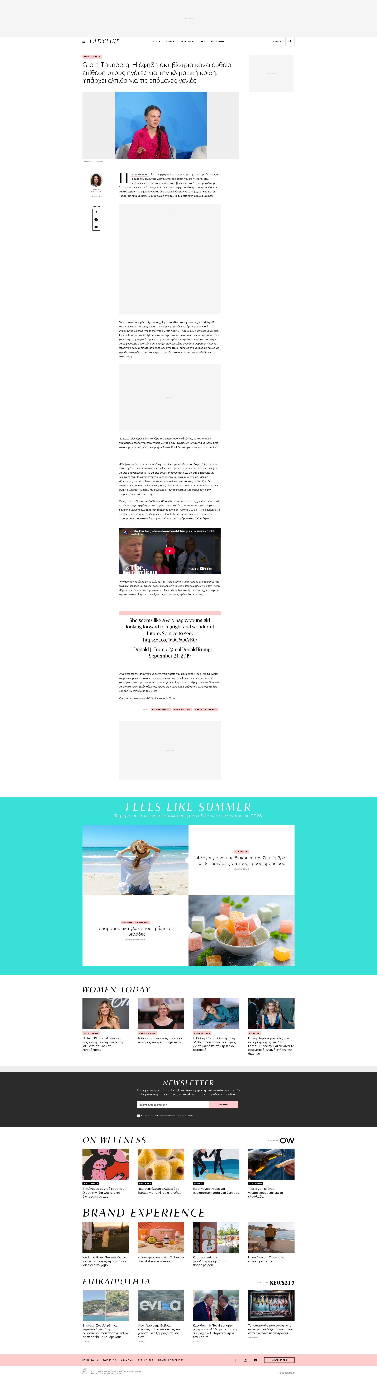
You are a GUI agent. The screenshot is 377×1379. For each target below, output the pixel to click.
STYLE (157, 41)
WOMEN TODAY (161, 709)
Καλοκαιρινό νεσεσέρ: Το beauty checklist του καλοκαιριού (161, 1259)
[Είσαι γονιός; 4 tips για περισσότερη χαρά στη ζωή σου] (216, 1164)
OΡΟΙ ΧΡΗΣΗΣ (145, 1360)
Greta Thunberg (140, 174)
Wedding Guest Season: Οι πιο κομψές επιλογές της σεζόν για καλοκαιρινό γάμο (104, 1261)
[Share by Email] (96, 227)
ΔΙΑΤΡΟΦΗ (255, 1183)
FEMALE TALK (202, 1033)
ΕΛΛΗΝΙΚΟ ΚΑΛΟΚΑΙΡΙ (135, 922)
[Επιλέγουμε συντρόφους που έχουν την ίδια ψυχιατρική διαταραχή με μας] (105, 1164)
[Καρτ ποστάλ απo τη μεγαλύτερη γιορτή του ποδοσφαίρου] (216, 1237)
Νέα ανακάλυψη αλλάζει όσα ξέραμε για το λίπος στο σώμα (159, 1190)
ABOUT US (127, 1360)
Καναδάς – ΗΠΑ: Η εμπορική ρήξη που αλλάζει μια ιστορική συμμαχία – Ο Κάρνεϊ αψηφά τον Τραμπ (215, 1331)
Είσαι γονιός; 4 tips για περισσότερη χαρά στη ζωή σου (216, 1190)
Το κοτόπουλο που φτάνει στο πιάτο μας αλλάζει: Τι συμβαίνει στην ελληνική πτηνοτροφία (270, 1329)
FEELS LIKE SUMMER (188, 807)
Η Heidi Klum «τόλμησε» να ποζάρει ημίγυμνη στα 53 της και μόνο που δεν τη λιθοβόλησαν (103, 1044)
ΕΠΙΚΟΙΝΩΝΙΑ (90, 1360)
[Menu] (83, 41)
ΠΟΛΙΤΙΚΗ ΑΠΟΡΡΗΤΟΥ (171, 1360)
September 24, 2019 (170, 656)
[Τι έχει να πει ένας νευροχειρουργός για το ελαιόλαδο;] (271, 1164)
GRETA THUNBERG (206, 709)
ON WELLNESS (114, 1140)
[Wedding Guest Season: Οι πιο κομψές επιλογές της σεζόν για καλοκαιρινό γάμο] (105, 1237)
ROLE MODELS (92, 56)
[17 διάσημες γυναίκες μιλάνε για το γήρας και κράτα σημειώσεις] (161, 1013)
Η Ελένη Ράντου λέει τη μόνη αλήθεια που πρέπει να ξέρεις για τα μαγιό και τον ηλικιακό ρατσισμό (214, 1044)
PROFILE (254, 1033)
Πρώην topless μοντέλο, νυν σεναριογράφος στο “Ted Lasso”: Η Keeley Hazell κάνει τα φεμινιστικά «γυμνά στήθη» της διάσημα (271, 1046)
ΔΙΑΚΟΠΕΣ (241, 851)
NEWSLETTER (279, 1360)
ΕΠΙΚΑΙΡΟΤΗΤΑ (116, 1282)
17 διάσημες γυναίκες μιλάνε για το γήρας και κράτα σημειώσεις (160, 1040)
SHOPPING (217, 41)
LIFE (202, 41)
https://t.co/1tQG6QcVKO (170, 640)
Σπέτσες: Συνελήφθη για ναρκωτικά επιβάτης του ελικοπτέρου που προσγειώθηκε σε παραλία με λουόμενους (105, 1331)
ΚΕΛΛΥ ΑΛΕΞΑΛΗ (241, 869)
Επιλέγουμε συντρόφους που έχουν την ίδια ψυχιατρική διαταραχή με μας (103, 1192)
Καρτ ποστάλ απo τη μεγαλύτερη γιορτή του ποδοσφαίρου (209, 1261)
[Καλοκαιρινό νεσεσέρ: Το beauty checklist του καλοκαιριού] (161, 1237)
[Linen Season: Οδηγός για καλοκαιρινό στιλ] (271, 1237)
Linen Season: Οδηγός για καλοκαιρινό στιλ (266, 1259)
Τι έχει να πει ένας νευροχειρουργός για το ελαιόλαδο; (265, 1192)
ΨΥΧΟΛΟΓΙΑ (91, 1183)
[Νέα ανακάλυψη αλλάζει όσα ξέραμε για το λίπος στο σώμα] (161, 1164)
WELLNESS (188, 41)
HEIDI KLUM (91, 1033)
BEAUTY (171, 41)
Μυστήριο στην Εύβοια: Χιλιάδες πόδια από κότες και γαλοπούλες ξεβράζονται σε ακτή (159, 1331)
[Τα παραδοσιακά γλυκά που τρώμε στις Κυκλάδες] (241, 930)
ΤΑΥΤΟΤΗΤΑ (109, 1360)
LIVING (198, 1183)
